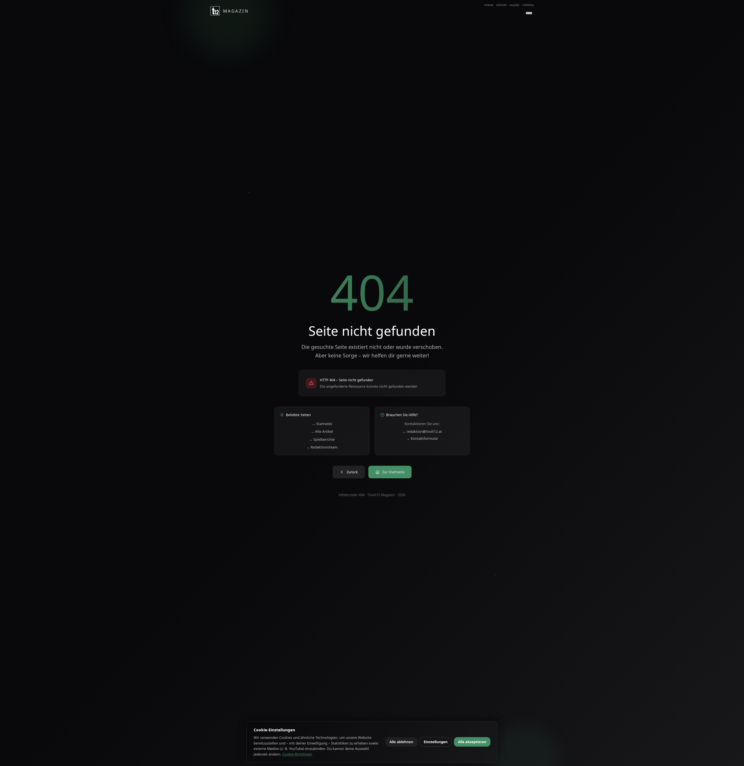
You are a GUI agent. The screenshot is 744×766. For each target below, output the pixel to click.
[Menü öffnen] (529, 13)
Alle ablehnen (401, 741)
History (501, 5)
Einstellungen (436, 741)
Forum (488, 5)
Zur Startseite (393, 472)
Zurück (352, 472)
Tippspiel (528, 5)
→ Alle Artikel (322, 431)
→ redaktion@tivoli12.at (422, 431)
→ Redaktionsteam (322, 447)
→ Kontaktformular (422, 438)
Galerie (514, 5)
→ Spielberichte (322, 439)
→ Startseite (322, 423)
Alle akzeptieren (472, 741)
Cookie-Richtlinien (297, 754)
